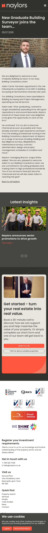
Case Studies (7, 502)
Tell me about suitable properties (24, 351)
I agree (7, 528)
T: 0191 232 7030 (8, 463)
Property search (9, 494)
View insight (7, 243)
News (4, 504)
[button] (44, 5)
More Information (22, 528)
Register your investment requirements (18, 442)
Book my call (24, 346)
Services (5, 496)
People (5, 499)
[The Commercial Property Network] (11, 392)
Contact (5, 507)
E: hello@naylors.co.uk (11, 465)
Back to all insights (11, 181)
